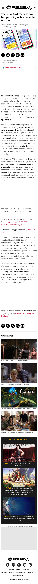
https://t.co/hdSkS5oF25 (17, 222)
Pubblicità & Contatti (22, 569)
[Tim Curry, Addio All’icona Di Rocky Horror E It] (19, 453)
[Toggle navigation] (3, 7)
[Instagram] (14, 565)
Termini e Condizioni (7, 572)
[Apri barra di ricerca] (35, 7)
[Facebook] (8, 565)
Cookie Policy (31, 572)
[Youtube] (25, 565)
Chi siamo (11, 569)
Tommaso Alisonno (10, 60)
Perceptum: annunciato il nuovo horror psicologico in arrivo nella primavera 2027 (19, 519)
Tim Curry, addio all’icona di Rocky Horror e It (19, 464)
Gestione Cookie (18, 575)
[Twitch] (30, 565)
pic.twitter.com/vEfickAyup (11, 225)
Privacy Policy (20, 572)
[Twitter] (20, 565)
